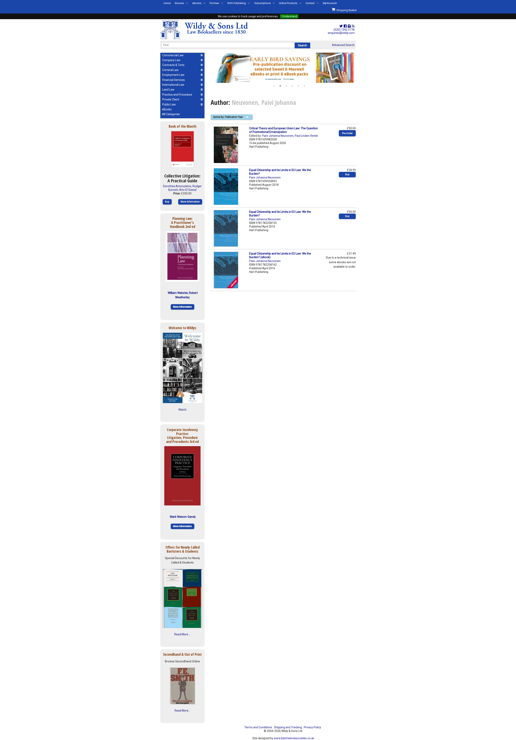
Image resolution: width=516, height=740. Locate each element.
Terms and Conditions (258, 727)
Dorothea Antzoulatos (177, 186)
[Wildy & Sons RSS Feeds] (353, 26)
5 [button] (298, 86)
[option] (283, 68)
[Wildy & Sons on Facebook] (345, 26)
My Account (330, 3)
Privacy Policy (312, 727)
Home (167, 3)
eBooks (196, 3)
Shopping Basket (346, 10)
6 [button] (304, 86)
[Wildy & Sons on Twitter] (341, 26)
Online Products (288, 3)
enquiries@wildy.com (341, 32)
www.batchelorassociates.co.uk (294, 738)
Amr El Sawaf (188, 189)
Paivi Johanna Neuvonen (277, 135)
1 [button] (274, 86)
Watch (182, 409)
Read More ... (182, 634)
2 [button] (280, 86)
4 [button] (292, 86)
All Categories (171, 114)
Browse (179, 3)
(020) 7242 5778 (344, 29)
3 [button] (286, 86)
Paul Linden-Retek (306, 135)
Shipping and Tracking (288, 727)
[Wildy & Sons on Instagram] (349, 26)
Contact (310, 3)
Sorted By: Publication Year (228, 117)
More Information (190, 201)
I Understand (289, 16)
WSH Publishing (236, 3)
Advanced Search (343, 45)
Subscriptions (262, 3)
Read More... (182, 710)
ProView (214, 3)
